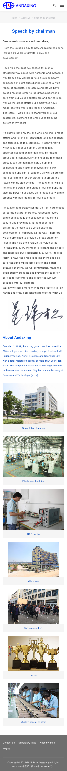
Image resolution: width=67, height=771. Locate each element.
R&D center (33, 534)
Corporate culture (33, 628)
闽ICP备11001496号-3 (43, 766)
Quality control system (33, 722)
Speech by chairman (33, 428)
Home (14, 18)
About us (26, 18)
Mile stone (33, 581)
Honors (34, 675)
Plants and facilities (33, 481)
